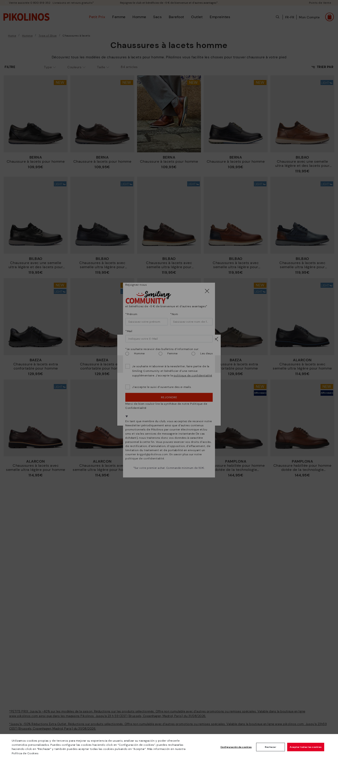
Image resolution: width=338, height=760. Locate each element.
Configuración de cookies (236, 747)
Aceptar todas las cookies (306, 747)
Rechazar (270, 747)
